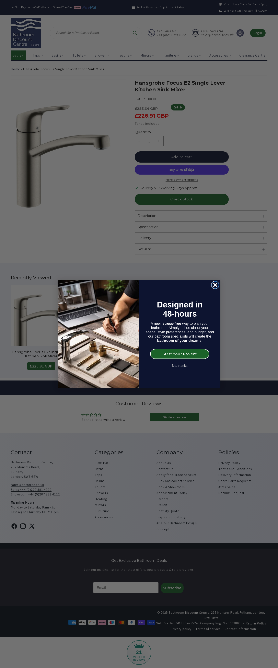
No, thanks (179, 365)
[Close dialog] (215, 285)
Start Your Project (180, 354)
